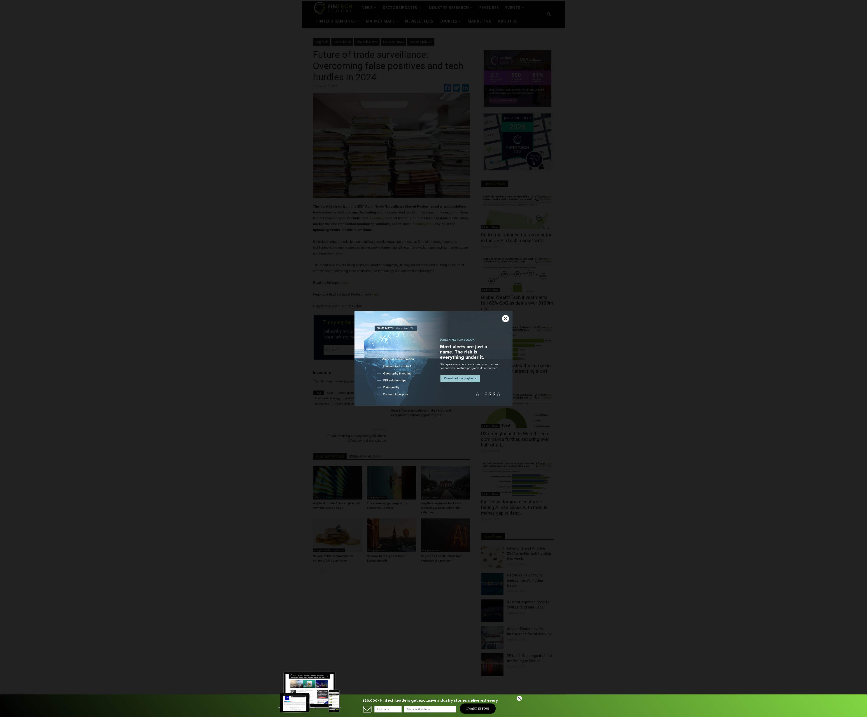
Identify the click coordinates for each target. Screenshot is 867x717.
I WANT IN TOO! (477, 708)
